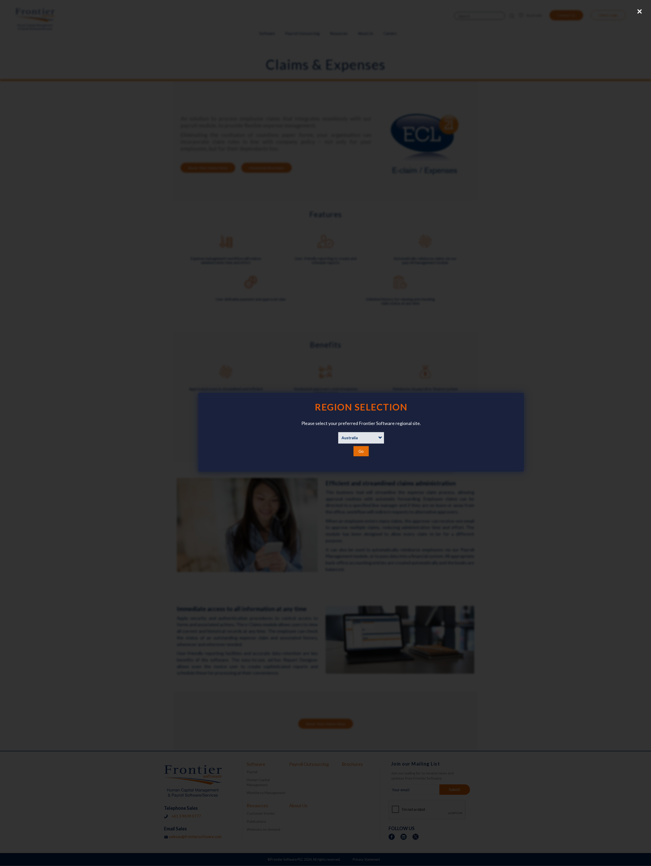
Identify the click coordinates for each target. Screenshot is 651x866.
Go (361, 451)
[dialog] (325, 432)
